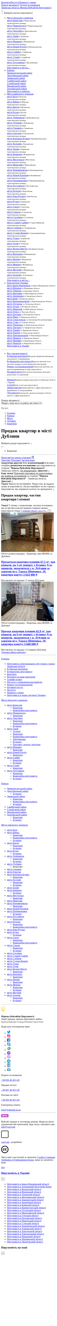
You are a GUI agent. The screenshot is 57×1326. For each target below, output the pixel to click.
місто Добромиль (15, 117)
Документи (12, 393)
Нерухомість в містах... (18, 67)
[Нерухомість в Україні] (3, 1011)
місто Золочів (13, 275)
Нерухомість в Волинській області (24, 1189)
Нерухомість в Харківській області (24, 1228)
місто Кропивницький (18, 301)
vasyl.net (5, 1142)
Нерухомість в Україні (18, 346)
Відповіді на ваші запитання (21, 677)
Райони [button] (10, 70)
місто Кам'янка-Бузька (18, 138)
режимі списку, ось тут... (35, 511)
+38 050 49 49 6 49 (10, 1080)
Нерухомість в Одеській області (23, 1215)
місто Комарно (14, 154)
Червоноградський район (19, 73)
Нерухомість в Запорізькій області (24, 1202)
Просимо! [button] (16, 460)
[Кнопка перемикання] (2, 11)
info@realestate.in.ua (11, 1110)
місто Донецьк (14, 291)
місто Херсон (13, 333)
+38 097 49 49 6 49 (10, 1090)
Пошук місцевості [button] (10, 5)
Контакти (6, 2)
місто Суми (12, 322)
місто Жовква (13, 264)
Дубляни (11, 421)
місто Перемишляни (17, 180)
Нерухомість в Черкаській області (23, 1236)
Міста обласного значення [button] (20, 18)
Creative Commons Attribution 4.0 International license (28, 1158)
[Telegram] (9, 1062)
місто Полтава (14, 314)
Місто (10, 418)
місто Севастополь (16, 319)
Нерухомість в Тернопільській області (26, 1226)
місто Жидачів (14, 270)
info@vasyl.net (8, 1127)
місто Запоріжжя (15, 296)
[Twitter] (9, 1033)
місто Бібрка (13, 102)
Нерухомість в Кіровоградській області (26, 1207)
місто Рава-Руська (16, 196)
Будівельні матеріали (17, 356)
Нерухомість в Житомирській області (25, 1197)
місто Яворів (13, 259)
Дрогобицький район (17, 75)
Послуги (15, 2)
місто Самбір (13, 52)
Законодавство (14, 387)
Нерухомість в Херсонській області (24, 1231)
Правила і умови (27, 2)
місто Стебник (14, 228)
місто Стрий (13, 57)
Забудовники (19, 739)
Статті (10, 385)
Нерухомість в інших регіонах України (26, 695)
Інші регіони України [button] (17, 283)
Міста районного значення (14, 825)
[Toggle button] (2, 446)
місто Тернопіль (15, 325)
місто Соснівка (14, 217)
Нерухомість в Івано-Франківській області (28, 1184)
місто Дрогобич (15, 31)
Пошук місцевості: (10, 400)
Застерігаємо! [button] (28, 460)
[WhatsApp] (9, 1050)
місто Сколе (13, 207)
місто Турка (13, 238)
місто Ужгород (14, 327)
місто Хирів (13, 149)
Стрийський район (16, 83)
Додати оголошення (30, 5)
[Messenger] (9, 1054)
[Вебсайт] (9, 1066)
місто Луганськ (14, 304)
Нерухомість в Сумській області (23, 1223)
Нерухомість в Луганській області (24, 1210)
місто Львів (12, 36)
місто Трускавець (15, 62)
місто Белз (12, 96)
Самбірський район (16, 81)
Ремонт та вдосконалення (19, 366)
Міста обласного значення (14, 700)
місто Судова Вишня (17, 233)
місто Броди (13, 107)
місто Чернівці (14, 340)
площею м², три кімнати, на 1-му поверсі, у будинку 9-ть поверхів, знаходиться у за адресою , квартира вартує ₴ (28, 568)
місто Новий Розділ (16, 46)
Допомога (6, 652)
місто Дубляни (14, 123)
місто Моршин (14, 41)
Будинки (17, 726)
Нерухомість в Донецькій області (23, 1194)
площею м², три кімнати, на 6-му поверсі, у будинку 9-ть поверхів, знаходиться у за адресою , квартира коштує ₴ (26, 638)
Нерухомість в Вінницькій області (24, 1192)
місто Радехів (13, 191)
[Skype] (9, 1045)
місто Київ (12, 298)
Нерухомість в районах (18, 91)
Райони (10, 415)
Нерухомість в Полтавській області (24, 1218)
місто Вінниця (14, 288)
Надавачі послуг (15, 372)
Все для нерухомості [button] (17, 353)
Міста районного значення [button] (20, 94)
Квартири (12, 423)
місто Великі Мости (17, 249)
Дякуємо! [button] (6, 460)
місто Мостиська (15, 159)
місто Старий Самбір (17, 222)
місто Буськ (13, 112)
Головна (5, 659)
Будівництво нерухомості (19, 361)
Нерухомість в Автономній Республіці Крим (29, 1186)
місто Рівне (12, 317)
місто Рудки (13, 201)
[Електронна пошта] (9, 1070)
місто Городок (14, 133)
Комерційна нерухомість (25, 710)
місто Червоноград (16, 25)
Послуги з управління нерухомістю (24, 682)
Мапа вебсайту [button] (18, 652)
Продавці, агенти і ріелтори (26, 744)
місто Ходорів (14, 144)
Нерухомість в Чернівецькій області (25, 1239)
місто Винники (14, 254)
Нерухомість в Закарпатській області (25, 1200)
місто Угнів (12, 243)
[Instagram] (9, 1037)
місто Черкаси (14, 338)
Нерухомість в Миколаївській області (25, 1213)
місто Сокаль (13, 212)
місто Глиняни (14, 128)
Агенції (16, 731)
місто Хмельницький (17, 335)
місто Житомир (14, 293)
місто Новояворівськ (17, 170)
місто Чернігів (14, 343)
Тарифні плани (14, 679)
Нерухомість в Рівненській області (24, 1221)
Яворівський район (16, 86)
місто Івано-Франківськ (19, 285)
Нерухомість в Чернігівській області (25, 1242)
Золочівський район (17, 88)
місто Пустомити (15, 186)
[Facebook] (8, 1041)
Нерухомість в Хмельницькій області (25, 1234)
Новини (11, 379)
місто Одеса (13, 312)
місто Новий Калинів (17, 175)
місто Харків (13, 330)
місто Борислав (14, 20)
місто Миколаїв (14, 165)
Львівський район (16, 78)
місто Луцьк (13, 306)
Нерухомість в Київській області (23, 1205)
